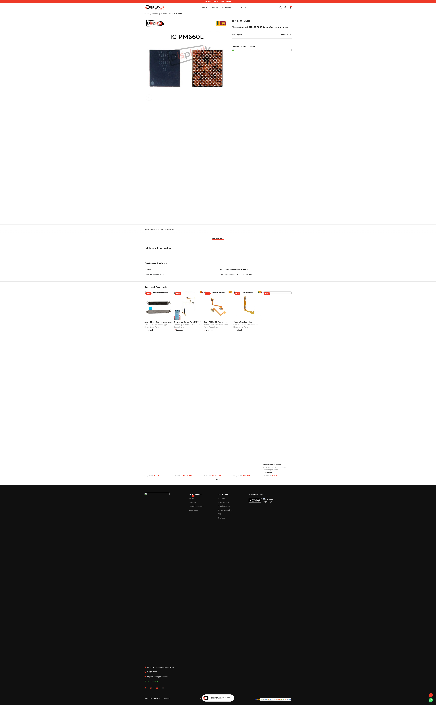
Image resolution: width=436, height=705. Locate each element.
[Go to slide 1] (216, 479)
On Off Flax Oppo (221, 325)
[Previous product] (284, 14)
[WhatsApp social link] (290, 34)
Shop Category (195, 494)
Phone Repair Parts (159, 14)
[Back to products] (287, 14)
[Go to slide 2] (219, 479)
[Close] (231, 698)
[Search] (280, 7)
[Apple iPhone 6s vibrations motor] (159, 305)
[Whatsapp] (431, 700)
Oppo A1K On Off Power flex (215, 322)
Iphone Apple (163, 325)
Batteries (192, 502)
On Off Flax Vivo (280, 467)
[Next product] (290, 14)
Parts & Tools (195, 325)
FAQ (219, 514)
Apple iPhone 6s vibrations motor (158, 322)
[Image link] (157, 578)
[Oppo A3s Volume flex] (247, 305)
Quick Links (223, 494)
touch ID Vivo (179, 327)
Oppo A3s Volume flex (242, 322)
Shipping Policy (224, 506)
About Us (221, 498)
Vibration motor (151, 325)
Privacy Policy (223, 502)
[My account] (285, 7)
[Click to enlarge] (149, 97)
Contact (221, 518)
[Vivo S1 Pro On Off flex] (277, 377)
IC (170, 14)
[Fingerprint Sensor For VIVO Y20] (188, 305)
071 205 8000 (255, 27)
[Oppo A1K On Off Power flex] (218, 305)
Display (191, 498)
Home (147, 14)
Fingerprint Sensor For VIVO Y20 (187, 322)
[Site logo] (155, 7)
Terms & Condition (225, 510)
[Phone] (431, 695)
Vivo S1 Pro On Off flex (272, 464)
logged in (234, 274)
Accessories (193, 510)
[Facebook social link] (288, 34)
